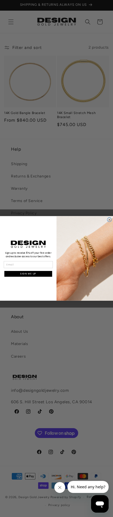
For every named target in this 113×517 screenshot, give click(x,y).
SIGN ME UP (28, 274)
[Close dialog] (109, 220)
